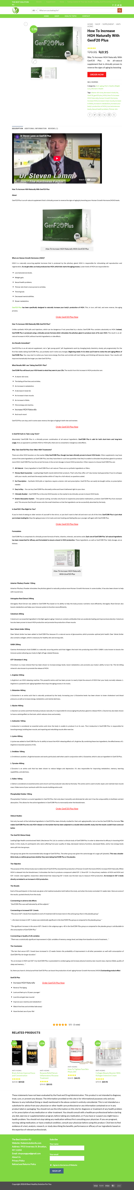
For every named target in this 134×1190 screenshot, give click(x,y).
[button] (34, 61)
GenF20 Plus (17, 307)
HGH (105, 95)
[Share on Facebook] (90, 115)
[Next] (80, 43)
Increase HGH (92, 101)
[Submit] (119, 10)
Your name (54, 1144)
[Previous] (34, 43)
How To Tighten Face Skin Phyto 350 (78, 1070)
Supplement (50, 2)
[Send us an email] (120, 5)
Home (62, 2)
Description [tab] (17, 129)
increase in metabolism (102, 103)
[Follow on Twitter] (118, 5)
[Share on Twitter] (94, 115)
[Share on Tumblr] (114, 115)
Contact (86, 16)
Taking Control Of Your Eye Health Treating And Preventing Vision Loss (93, 2)
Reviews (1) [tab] (53, 129)
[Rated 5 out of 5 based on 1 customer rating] (104, 48)
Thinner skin (113, 109)
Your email (54, 1154)
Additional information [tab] (35, 129)
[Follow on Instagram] (115, 5)
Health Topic (71, 16)
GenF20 (90, 95)
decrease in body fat (111, 92)
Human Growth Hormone (108, 98)
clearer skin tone (97, 92)
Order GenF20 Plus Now (67, 317)
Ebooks (39, 2)
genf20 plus (98, 95)
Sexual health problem (100, 109)
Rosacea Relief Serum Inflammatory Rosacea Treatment (49, 1075)
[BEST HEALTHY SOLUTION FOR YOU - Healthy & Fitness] (20, 10)
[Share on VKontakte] (104, 115)
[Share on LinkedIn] (109, 115)
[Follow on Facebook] (113, 5)
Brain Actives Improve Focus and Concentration (23, 1074)
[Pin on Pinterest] (99, 115)
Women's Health (97, 89)
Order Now (97, 74)
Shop (57, 16)
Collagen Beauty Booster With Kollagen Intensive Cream (108, 1074)
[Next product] (26, 24)
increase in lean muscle (106, 101)
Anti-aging (100, 86)
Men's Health (109, 86)
